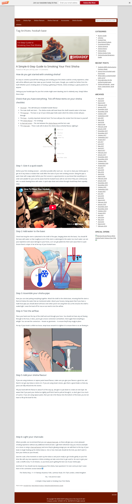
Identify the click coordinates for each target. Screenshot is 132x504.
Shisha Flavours (39, 20)
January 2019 (102, 107)
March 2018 (101, 124)
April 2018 (101, 122)
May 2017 (101, 146)
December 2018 (103, 109)
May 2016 (101, 172)
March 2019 (101, 103)
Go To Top (114, 494)
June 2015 (101, 196)
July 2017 (100, 142)
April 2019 (101, 101)
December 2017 (103, 131)
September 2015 (103, 189)
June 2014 (101, 217)
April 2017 (101, 148)
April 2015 (101, 198)
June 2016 (101, 170)
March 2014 (101, 224)
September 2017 (103, 137)
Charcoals (26, 126)
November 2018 (103, 111)
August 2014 (101, 213)
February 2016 (102, 178)
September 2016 (103, 163)
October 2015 (102, 187)
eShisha (18, 25)
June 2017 (101, 144)
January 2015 (102, 204)
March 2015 (101, 200)
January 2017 (102, 155)
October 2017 (102, 135)
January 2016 (102, 181)
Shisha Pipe (27, 20)
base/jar (26, 113)
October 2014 (102, 211)
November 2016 (103, 159)
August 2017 (101, 140)
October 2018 (102, 114)
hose (25, 118)
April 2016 (101, 174)
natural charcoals (52, 442)
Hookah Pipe (27, 485)
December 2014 (103, 207)
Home (18, 20)
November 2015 (103, 185)
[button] (66, 2)
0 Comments (43, 70)
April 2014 (101, 222)
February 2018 (102, 127)
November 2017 (103, 133)
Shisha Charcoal (53, 20)
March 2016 (101, 176)
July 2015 (100, 194)
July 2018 (100, 118)
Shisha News (102, 51)
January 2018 (102, 129)
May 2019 (101, 98)
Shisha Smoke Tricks (104, 53)
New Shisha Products (38, 485)
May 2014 (101, 219)
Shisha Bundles (77, 20)
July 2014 (100, 215)
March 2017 (101, 150)
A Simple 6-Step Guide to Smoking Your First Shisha (47, 66)
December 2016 (103, 157)
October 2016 (102, 161)
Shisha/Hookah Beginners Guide (53, 485)
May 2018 (101, 120)
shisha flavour (27, 121)
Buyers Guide (102, 36)
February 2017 (102, 152)
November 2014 (103, 209)
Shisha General (103, 46)
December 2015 (103, 183)
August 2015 (101, 191)
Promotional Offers (104, 44)
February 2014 (102, 226)
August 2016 (101, 165)
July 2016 (100, 168)
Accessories (65, 20)
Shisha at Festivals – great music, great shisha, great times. (106, 86)
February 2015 (102, 202)
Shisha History (102, 49)
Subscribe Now (89, 3)
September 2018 (103, 116)
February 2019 (102, 105)
